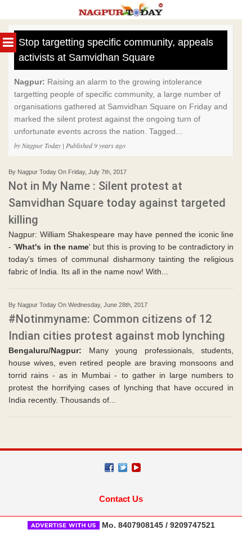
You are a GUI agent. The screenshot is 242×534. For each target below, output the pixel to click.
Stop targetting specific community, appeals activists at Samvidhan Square (116, 50)
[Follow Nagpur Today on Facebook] (109, 467)
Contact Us (121, 499)
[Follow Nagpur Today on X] (122, 467)
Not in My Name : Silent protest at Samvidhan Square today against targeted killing (117, 202)
